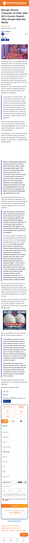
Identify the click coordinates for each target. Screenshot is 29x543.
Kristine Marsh (5, 26)
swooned (11, 126)
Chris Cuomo (14, 525)
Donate (24, 534)
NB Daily (12, 530)
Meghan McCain (5, 528)
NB (12, 528)
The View (16, 528)
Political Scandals (21, 530)
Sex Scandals (4, 530)
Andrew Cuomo (5, 525)
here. (5, 384)
